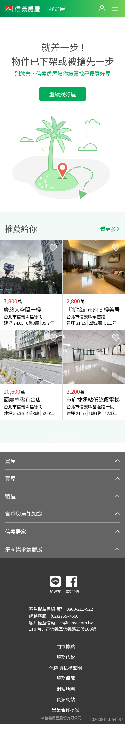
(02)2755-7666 (64, 616)
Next (119, 341)
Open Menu (115, 9)
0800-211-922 (79, 609)
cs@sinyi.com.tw (76, 622)
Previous (5, 341)
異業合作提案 (66, 709)
